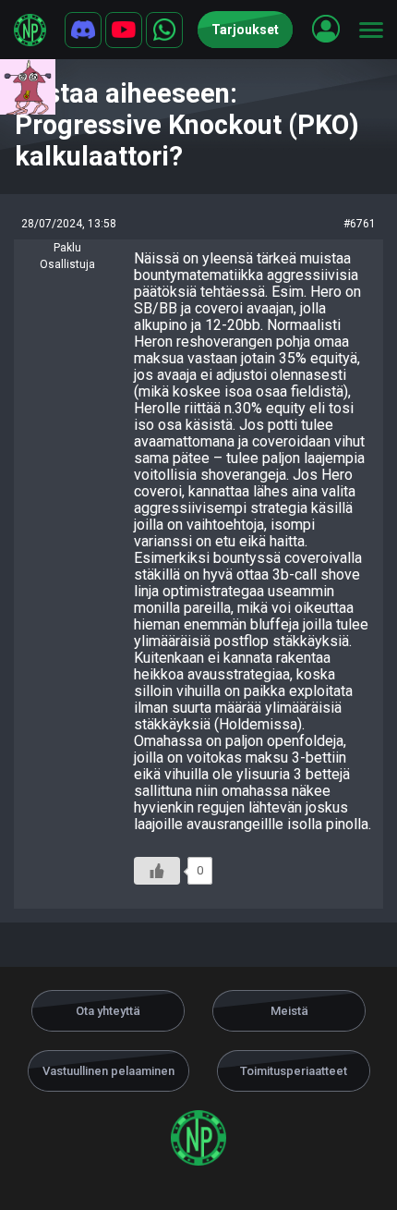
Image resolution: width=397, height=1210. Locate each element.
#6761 (359, 223)
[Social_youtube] (123, 30)
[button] (326, 28)
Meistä (289, 1011)
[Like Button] (157, 871)
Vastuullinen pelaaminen (108, 1071)
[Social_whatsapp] (164, 30)
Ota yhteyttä (108, 1011)
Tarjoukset (245, 29)
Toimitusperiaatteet (293, 1071)
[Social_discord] (83, 30)
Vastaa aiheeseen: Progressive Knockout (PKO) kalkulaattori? (187, 125)
